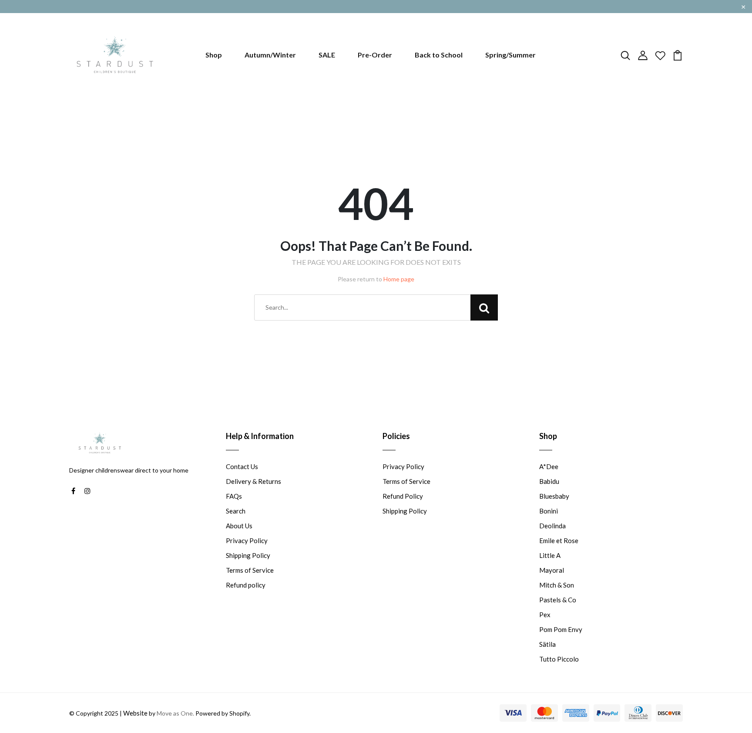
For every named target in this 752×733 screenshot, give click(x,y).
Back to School (439, 55)
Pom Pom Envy (560, 629)
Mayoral (551, 570)
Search (235, 511)
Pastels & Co (557, 600)
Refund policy (245, 585)
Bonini (548, 511)
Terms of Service (250, 570)
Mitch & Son (556, 585)
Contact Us (242, 466)
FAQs (234, 496)
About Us (239, 526)
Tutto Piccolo (559, 659)
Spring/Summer (510, 55)
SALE (327, 55)
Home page (398, 279)
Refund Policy (403, 496)
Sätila (547, 644)
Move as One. (175, 713)
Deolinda (552, 526)
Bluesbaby (554, 496)
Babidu (549, 481)
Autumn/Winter (270, 55)
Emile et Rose (558, 540)
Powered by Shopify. (222, 713)
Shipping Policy (248, 555)
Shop (213, 55)
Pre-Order (375, 55)
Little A (550, 555)
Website (135, 713)
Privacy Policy (247, 540)
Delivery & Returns (253, 481)
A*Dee (548, 466)
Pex (545, 614)
